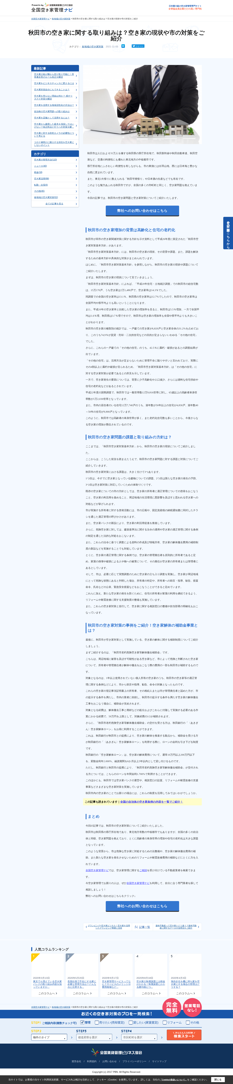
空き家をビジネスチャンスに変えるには (54, 83)
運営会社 (76, 1061)
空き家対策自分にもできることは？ (52, 89)
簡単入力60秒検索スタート (184, 1035)
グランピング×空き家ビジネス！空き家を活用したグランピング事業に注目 (109, 926)
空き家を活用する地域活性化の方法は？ (54, 105)
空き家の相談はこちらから (228, 233)
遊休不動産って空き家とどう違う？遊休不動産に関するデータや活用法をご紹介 (176, 926)
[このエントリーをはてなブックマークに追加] (123, 47)
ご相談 (143, 870)
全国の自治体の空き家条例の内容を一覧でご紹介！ (151, 801)
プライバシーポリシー (134, 1061)
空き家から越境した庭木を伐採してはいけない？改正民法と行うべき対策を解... (54, 125)
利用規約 (92, 1061)
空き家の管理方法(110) (45, 159)
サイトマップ (159, 1061)
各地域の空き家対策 (61, 19)
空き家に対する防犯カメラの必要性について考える (54, 134)
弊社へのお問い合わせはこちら (142, 210)
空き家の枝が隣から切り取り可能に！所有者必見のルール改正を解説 (54, 75)
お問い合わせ (109, 1061)
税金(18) (38, 172)
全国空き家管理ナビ (40, 19)
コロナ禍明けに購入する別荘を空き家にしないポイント (54, 143)
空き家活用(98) (41, 178)
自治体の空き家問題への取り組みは (52, 111)
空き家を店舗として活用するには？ (52, 117)
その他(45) (39, 191)
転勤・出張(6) (41, 185)
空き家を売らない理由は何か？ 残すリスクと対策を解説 (53, 97)
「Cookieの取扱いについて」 (173, 1080)
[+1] (128, 46)
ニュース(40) (40, 166)
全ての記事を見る (54, 203)
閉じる (218, 1079)
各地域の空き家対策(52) (46, 197)
